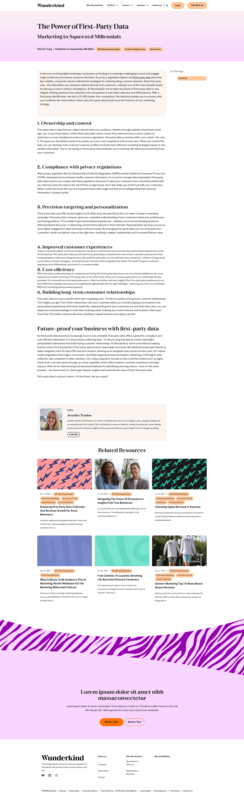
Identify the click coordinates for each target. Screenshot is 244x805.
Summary (183, 78)
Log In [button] (178, 5)
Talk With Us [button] (197, 5)
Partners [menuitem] (126, 5)
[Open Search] (167, 5)
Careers (101, 777)
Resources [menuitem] (157, 5)
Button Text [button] (111, 722)
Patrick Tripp (44, 49)
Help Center (103, 771)
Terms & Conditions (90, 791)
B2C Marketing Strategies (109, 49)
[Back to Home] (50, 5)
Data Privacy (155, 49)
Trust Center (175, 791)
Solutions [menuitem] (141, 5)
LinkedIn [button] (73, 434)
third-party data (142, 77)
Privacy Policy (74, 791)
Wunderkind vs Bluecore (132, 763)
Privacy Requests (160, 791)
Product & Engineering (135, 49)
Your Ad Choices (107, 791)
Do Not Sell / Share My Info (126, 791)
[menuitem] (95, 5)
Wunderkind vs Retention (132, 772)
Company (102, 765)
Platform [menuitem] (111, 5)
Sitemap (62, 791)
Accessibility (145, 791)
